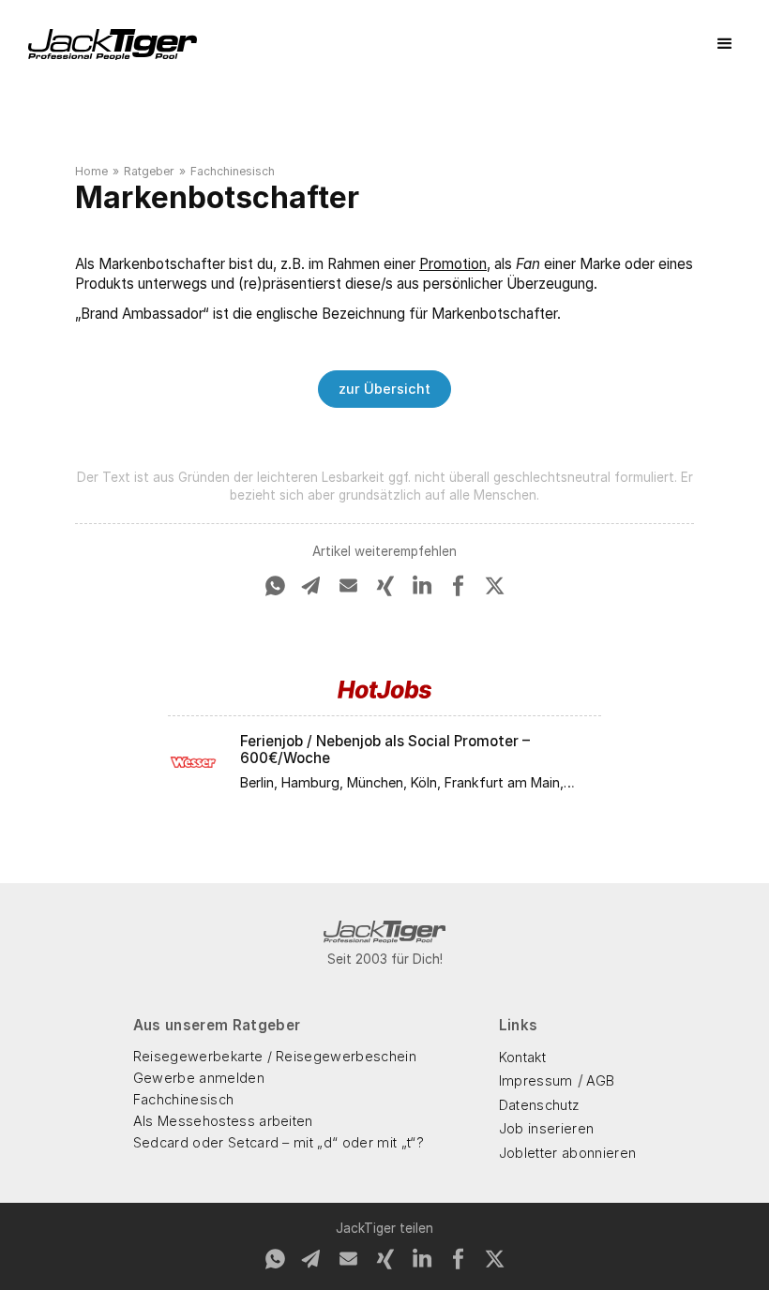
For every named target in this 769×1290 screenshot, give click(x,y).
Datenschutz (540, 1105)
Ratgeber (149, 171)
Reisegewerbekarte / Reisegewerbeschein (274, 1056)
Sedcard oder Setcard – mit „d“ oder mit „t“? (278, 1142)
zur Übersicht (384, 389)
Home (91, 171)
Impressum (536, 1080)
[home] (112, 44)
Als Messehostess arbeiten (223, 1121)
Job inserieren (546, 1128)
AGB (600, 1080)
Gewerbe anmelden (198, 1078)
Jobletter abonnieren (567, 1153)
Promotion (453, 264)
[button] (725, 44)
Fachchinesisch (232, 171)
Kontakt (522, 1057)
